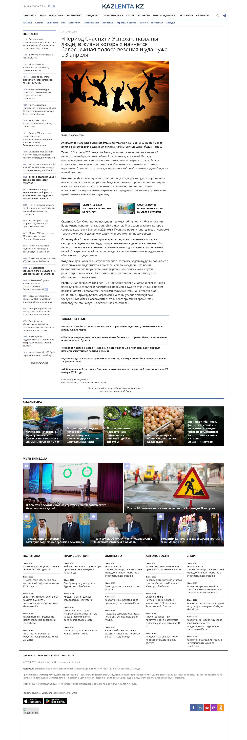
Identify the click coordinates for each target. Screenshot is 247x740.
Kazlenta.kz (28, 668)
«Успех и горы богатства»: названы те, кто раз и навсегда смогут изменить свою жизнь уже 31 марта (111, 328)
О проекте (29, 655)
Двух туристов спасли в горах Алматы (38, 56)
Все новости (39, 362)
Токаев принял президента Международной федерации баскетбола (39, 620)
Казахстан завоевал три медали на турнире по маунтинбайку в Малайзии (205, 606)
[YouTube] (207, 707)
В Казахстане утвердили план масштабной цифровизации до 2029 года (39, 270)
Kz (54, 6)
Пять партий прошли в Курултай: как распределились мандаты (40, 636)
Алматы (27, 22)
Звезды (170, 22)
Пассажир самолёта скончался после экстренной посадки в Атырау (38, 79)
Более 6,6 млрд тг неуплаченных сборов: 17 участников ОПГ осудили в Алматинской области (38, 194)
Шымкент (52, 22)
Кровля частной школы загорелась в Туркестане (78, 598)
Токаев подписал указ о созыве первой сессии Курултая (39, 179)
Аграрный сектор (126, 22)
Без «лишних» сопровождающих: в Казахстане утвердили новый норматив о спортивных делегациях (39, 44)
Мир (43, 15)
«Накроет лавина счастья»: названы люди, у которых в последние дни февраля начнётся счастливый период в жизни (110, 349)
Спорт (130, 15)
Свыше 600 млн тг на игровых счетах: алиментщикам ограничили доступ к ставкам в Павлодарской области (37, 139)
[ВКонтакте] (200, 707)
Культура (144, 15)
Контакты (68, 655)
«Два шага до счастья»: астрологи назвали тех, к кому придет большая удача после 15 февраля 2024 (113, 360)
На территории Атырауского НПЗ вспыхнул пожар (80, 632)
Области (28, 15)
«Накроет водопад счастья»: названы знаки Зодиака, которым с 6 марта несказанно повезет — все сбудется (114, 339)
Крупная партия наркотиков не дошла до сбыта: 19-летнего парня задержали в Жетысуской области (39, 109)
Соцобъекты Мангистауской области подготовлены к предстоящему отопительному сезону (39, 325)
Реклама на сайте (48, 655)
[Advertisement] (199, 80)
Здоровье (107, 22)
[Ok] (220, 707)
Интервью (157, 22)
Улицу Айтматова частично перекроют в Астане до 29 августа (162, 640)
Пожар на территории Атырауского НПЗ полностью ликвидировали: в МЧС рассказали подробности (80, 615)
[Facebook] (193, 707)
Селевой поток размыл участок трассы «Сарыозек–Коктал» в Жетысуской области (39, 154)
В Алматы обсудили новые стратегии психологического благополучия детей (36, 285)
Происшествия (113, 15)
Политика (56, 15)
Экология (186, 15)
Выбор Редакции (164, 15)
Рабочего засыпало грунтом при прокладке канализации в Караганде (36, 248)
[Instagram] (214, 707)
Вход (128, 391)
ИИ (63, 22)
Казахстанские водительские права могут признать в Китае (37, 67)
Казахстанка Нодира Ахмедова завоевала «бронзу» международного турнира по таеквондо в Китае (204, 624)
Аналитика (32, 402)
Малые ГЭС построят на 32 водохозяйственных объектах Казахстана (38, 236)
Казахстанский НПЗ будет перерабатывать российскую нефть (39, 355)
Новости (30, 34)
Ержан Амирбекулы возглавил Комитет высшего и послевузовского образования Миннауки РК (40, 601)
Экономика (74, 15)
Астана (39, 22)
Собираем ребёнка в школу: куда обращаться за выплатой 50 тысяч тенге (37, 311)
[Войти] (224, 15)
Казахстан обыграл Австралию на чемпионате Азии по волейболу (204, 643)
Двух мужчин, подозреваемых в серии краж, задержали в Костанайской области (38, 341)
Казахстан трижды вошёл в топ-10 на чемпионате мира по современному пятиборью (39, 167)
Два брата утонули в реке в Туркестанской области (39, 260)
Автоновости (157, 556)
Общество (92, 15)
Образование (91, 22)
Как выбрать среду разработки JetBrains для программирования (36, 223)
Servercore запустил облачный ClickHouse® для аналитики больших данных (37, 298)
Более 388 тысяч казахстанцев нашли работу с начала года (38, 123)
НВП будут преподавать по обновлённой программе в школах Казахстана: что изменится (38, 209)
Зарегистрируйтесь (98, 388)
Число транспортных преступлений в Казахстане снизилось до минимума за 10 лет (163, 621)
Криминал (74, 22)
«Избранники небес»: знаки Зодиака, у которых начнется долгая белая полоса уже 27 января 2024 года (114, 370)
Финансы (202, 15)
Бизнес (144, 22)
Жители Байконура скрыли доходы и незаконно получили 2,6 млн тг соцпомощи (37, 94)
